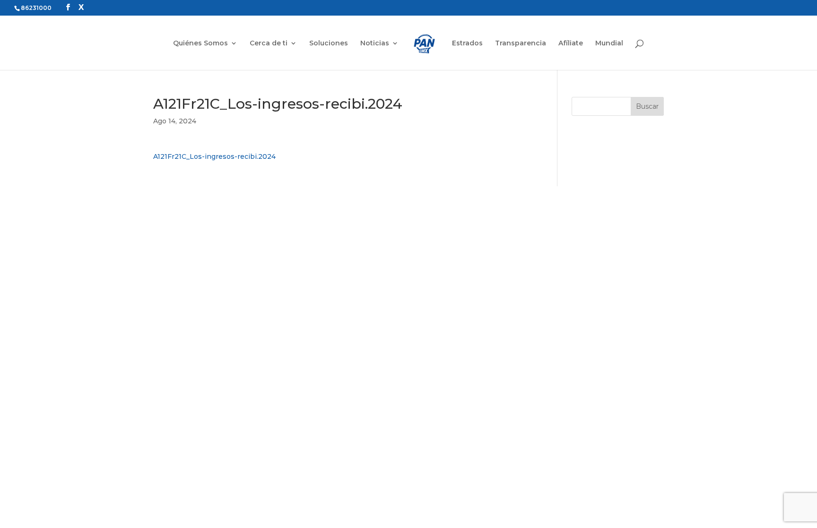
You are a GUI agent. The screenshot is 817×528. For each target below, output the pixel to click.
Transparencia (520, 43)
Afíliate (570, 43)
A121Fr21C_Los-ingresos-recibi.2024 (214, 156)
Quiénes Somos (200, 43)
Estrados (467, 43)
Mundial (609, 43)
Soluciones (328, 43)
